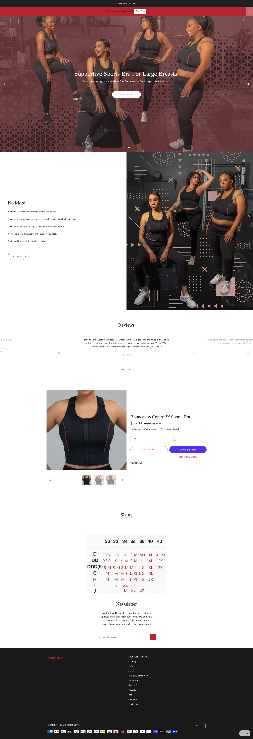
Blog (130, 695)
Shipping (131, 671)
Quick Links (133, 704)
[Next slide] (248, 83)
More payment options (188, 456)
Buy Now (16, 256)
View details (136, 463)
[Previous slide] (4, 83)
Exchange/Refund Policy (138, 676)
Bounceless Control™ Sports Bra (160, 416)
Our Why (132, 661)
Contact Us (133, 699)
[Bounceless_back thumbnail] (110, 480)
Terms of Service (135, 685)
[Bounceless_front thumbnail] (86, 480)
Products (132, 690)
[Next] (121, 479)
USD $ (199, 725)
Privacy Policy (134, 680)
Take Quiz (140, 11)
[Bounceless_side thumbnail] (98, 480)
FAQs (130, 666)
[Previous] (51, 479)
